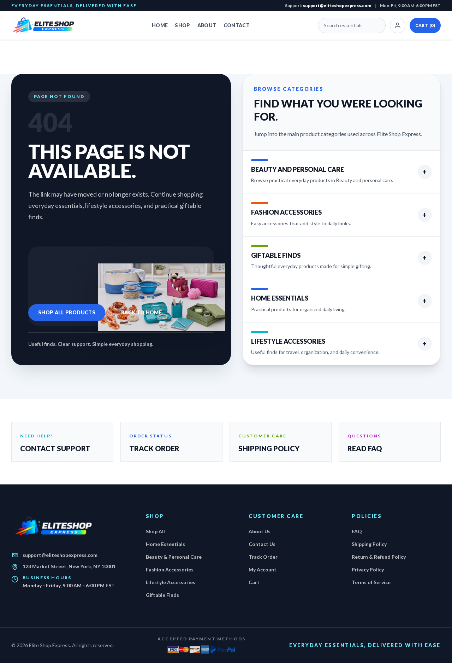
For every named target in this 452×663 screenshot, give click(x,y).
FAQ (357, 531)
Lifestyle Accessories (170, 582)
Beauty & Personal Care (174, 557)
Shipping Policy (369, 544)
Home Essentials (165, 544)
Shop (182, 25)
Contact (237, 25)
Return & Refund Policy (379, 557)
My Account (262, 569)
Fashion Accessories (170, 569)
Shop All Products (66, 312)
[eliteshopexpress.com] (47, 25)
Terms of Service (371, 582)
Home (160, 25)
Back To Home (141, 312)
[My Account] (397, 25)
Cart (425, 25)
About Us (259, 531)
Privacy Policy (368, 569)
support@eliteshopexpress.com (337, 5)
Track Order (263, 557)
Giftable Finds (162, 595)
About (206, 25)
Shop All (155, 531)
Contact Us (262, 544)
